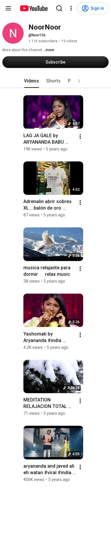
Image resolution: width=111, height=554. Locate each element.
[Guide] (8, 8)
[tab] (31, 81)
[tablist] (55, 81)
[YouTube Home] (33, 8)
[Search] (59, 8)
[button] (79, 81)
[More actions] (80, 136)
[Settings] (71, 8)
